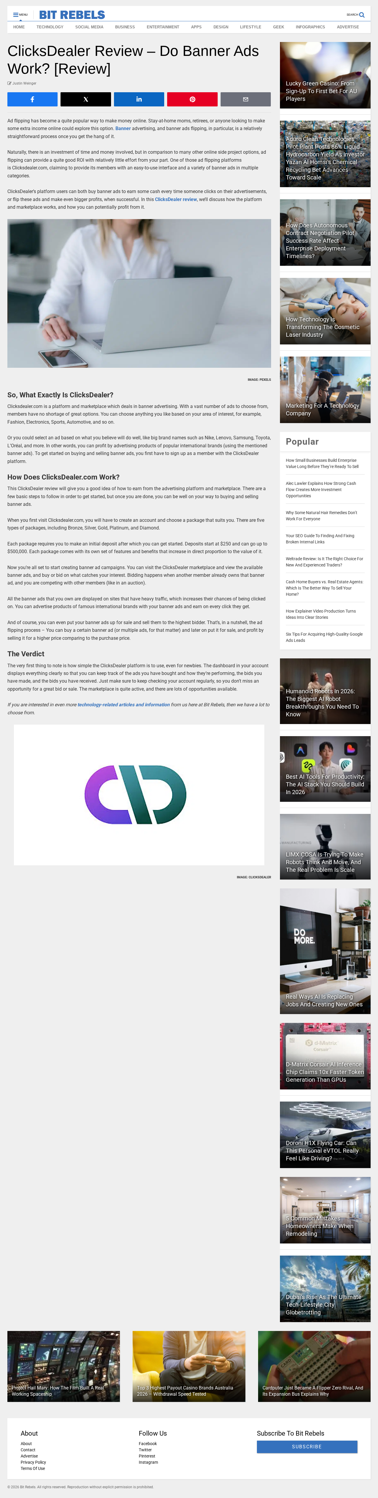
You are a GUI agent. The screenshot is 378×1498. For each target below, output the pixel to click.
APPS (196, 27)
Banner (123, 128)
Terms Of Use (33, 1468)
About (26, 1443)
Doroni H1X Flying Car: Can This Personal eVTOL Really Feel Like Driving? (322, 1150)
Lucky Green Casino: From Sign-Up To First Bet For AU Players (321, 91)
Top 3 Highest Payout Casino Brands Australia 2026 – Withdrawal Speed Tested (185, 1391)
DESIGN (221, 27)
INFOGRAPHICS (310, 27)
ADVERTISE (348, 27)
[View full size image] (139, 293)
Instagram (148, 1462)
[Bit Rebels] (69, 16)
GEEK (278, 27)
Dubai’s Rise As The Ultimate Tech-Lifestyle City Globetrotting (323, 1304)
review (190, 199)
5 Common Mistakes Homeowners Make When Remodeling (319, 1226)
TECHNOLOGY (50, 27)
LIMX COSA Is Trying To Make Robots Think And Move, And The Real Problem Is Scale (325, 862)
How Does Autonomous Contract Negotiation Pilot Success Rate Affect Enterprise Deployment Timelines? (320, 241)
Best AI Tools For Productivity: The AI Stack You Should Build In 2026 (325, 784)
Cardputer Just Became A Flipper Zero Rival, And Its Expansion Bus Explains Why (313, 1391)
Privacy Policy (33, 1462)
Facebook (148, 1443)
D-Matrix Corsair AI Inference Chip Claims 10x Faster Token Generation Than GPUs (325, 1072)
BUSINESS (125, 27)
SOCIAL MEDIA (89, 27)
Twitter (145, 1449)
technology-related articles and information (123, 704)
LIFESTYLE (250, 27)
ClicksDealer (169, 199)
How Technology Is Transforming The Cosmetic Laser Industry (322, 327)
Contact (28, 1449)
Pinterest (147, 1456)
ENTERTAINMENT (163, 27)
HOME (19, 27)
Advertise (29, 1456)
